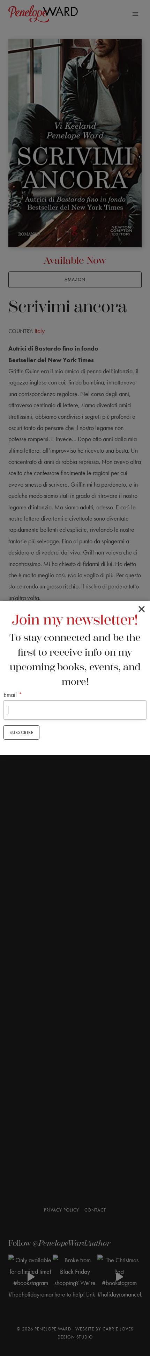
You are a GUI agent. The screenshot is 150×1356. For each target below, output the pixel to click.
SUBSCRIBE (21, 732)
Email (12, 695)
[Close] (141, 609)
